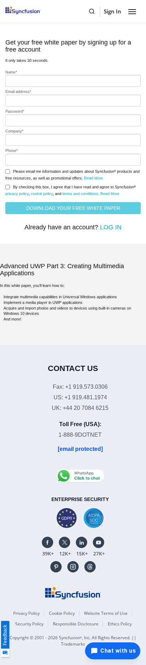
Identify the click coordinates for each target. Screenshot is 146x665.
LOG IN (111, 227)
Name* (11, 72)
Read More (93, 178)
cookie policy (42, 194)
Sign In (112, 11)
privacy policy (17, 194)
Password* (14, 111)
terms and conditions (80, 194)
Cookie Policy (62, 613)
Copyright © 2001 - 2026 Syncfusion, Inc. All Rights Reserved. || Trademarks (73, 641)
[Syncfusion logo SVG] (31, 10)
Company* (14, 131)
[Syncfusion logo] (73, 592)
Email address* (18, 91)
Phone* (11, 150)
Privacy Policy (26, 613)
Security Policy (29, 624)
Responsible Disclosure (76, 624)
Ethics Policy (120, 624)
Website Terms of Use (106, 613)
